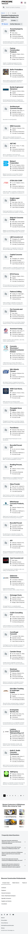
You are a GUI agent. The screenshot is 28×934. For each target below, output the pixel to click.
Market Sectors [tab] (15, 882)
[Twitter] (7, 914)
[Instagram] (10, 914)
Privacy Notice (4, 920)
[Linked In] (1, 914)
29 (20, 795)
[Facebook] (4, 914)
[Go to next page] (23, 795)
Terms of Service (4, 922)
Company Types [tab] (6, 882)
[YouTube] (13, 914)
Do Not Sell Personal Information (7, 925)
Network (5, 3)
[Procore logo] (7, 2)
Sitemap (2, 928)
